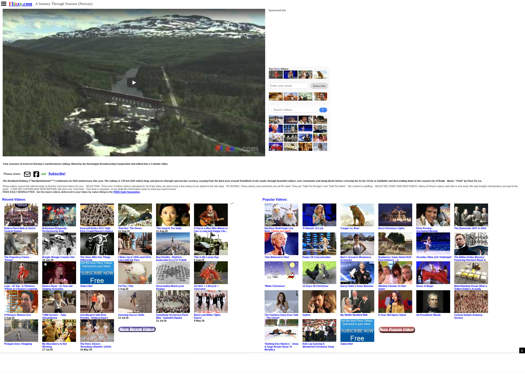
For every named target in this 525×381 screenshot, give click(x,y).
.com (20, 3)
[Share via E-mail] (27, 174)
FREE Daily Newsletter (126, 192)
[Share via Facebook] (37, 174)
